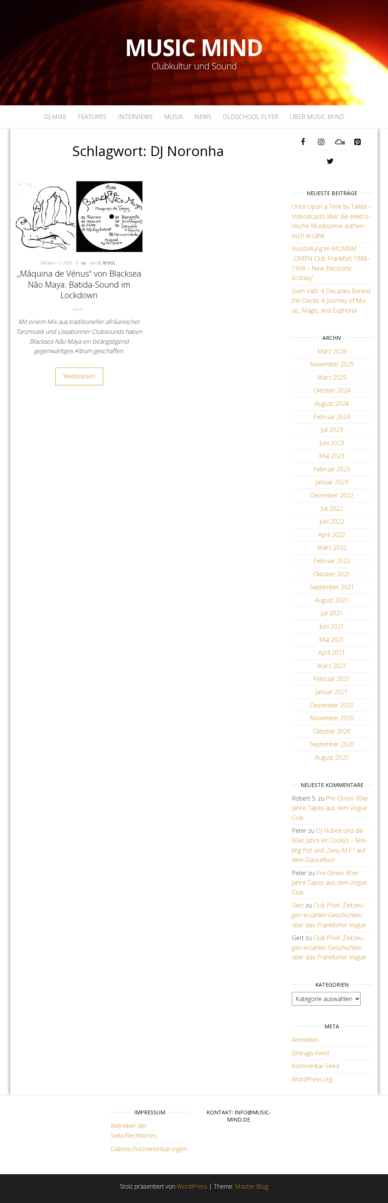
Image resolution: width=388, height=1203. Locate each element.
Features (92, 117)
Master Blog (251, 1186)
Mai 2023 (331, 456)
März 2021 (332, 666)
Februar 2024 (331, 417)
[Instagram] (321, 142)
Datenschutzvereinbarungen (149, 1149)
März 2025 (332, 377)
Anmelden (305, 1040)
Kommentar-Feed (315, 1066)
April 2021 (331, 652)
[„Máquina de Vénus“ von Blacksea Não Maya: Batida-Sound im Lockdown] (79, 216)
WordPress (192, 1186)
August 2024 (332, 403)
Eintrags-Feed (310, 1053)
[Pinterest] (357, 142)
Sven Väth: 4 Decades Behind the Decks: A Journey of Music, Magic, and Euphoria (331, 300)
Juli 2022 (332, 508)
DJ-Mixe (55, 117)
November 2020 (332, 718)
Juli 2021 (332, 613)
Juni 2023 (331, 443)
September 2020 (332, 744)
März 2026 (332, 351)
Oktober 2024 (331, 390)
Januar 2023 (332, 482)
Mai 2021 (331, 639)
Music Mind (194, 47)
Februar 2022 (331, 561)
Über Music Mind (317, 117)
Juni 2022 (331, 521)
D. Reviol (107, 263)
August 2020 (332, 757)
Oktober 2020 (331, 731)
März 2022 (332, 547)
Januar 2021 (332, 692)
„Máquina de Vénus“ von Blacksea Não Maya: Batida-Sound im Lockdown (79, 284)
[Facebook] (303, 142)
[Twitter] (330, 161)
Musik (173, 117)
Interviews (135, 117)
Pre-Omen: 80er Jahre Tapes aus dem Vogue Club (330, 808)
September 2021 (332, 587)
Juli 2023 (332, 430)
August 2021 (332, 600)
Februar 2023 (331, 469)
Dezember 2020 (332, 705)
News (202, 117)
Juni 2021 (331, 626)
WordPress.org (312, 1079)
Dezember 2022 (332, 495)
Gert (298, 905)
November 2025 (332, 364)
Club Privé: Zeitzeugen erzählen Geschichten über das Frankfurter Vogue (329, 915)
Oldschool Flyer (250, 117)
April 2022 (331, 534)
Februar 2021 (331, 678)
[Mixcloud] (339, 142)
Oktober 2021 (331, 574)
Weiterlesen (79, 376)
